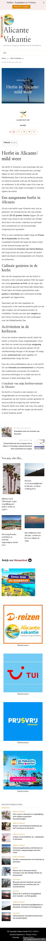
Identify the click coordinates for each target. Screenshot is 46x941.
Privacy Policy (31, 934)
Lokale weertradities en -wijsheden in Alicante (28, 838)
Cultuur (16, 913)
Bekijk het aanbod (21, 7)
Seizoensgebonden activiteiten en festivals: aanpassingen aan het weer (28, 850)
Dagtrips (16, 879)
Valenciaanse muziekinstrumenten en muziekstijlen (27, 917)
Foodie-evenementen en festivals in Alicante (28, 860)
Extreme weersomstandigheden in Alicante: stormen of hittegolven (28, 906)
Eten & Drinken (19, 857)
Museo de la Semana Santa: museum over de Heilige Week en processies (27, 872)
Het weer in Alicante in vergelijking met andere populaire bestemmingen (28, 816)
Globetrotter (23, 120)
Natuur (16, 891)
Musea (15, 868)
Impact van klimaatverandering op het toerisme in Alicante (27, 827)
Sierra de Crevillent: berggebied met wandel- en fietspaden (27, 895)
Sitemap (15, 937)
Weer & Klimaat (23, 80)
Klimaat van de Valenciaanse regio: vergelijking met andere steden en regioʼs (9, 504)
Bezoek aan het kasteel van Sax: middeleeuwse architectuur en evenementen (27, 884)
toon (14, 142)
